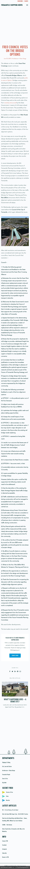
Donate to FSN (5, 857)
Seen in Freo (5, 778)
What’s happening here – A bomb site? (15, 700)
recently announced (10, 103)
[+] (15, 689)
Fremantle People (6, 774)
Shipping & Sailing (6, 762)
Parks (7, 796)
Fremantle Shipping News (12, 5)
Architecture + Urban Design (19, 58)
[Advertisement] (15, 27)
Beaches (8, 800)
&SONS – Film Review (7, 824)
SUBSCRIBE (20, 1)
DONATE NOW (15, 655)
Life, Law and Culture (7, 766)
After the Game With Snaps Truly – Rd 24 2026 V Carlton (15, 814)
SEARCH (26, 1)
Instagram (4, 849)
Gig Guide (4, 782)
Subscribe (4, 853)
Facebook (4, 845)
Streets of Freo (9, 792)
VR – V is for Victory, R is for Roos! (10, 810)
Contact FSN (5, 841)
